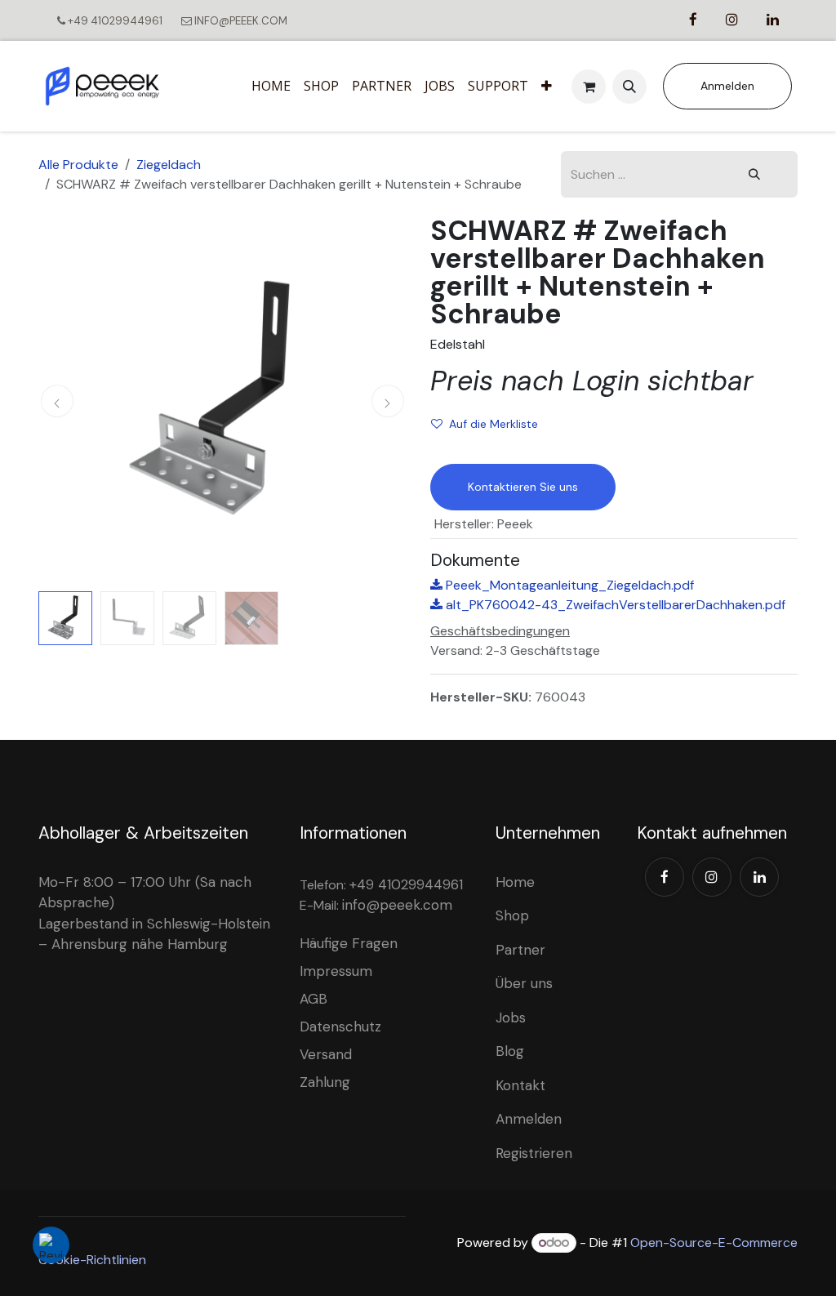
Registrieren (534, 1153)
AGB (313, 999)
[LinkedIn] (759, 877)
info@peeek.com (397, 905)
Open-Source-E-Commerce (714, 1242)
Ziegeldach (168, 164)
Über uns (524, 983)
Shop (512, 915)
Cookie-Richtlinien (92, 1259)
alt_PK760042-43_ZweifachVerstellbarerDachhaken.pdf (613, 604)
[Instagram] (712, 877)
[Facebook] (664, 877)
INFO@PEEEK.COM (239, 21)
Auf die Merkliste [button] (493, 423)
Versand (326, 1054)
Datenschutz (340, 1026)
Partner (520, 950)
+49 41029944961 (115, 21)
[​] (693, 20)
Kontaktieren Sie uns (523, 486)
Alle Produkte (78, 164)
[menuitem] (271, 86)
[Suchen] (754, 174)
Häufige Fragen (349, 943)
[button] (629, 86)
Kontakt (520, 1085)
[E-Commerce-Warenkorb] (588, 86)
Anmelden (727, 85)
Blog (510, 1051)
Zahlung (325, 1082)
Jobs (511, 1018)
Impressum (336, 971)
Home (515, 882)
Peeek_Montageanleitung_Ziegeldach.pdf (568, 585)
